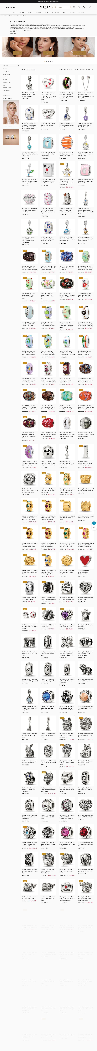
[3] (32, 70)
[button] (5, 1)
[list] (27, 70)
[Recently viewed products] (94, 523)
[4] (34, 70)
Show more (13, 33)
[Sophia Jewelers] (45, 7)
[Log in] (90, 7)
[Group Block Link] (17, 47)
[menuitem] (11, 69)
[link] (74, 7)
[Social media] (94, 527)
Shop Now (56, 1)
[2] (29, 70)
